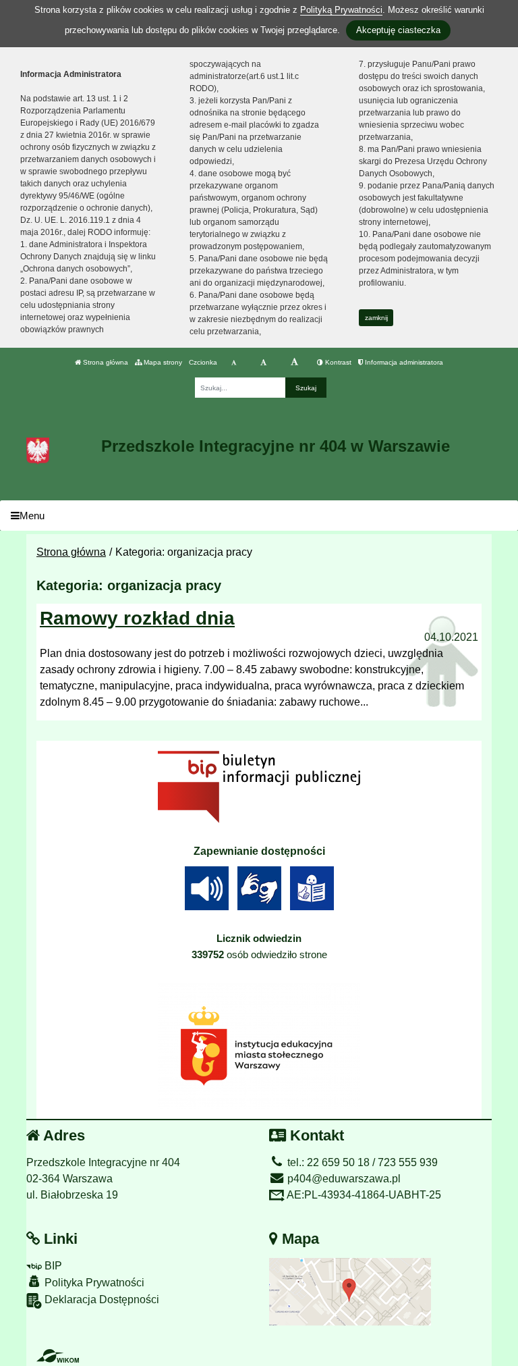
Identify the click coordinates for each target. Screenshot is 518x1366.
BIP (52, 1265)
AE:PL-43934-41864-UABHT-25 (363, 1195)
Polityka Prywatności (93, 1282)
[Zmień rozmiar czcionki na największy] (294, 362)
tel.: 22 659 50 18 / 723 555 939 (361, 1162)
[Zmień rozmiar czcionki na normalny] (233, 362)
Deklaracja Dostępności (100, 1299)
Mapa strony (162, 362)
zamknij (376, 317)
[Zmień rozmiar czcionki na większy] (263, 362)
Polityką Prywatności (341, 10)
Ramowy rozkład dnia (137, 618)
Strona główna (104, 362)
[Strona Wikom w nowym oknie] (57, 1356)
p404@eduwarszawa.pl (343, 1178)
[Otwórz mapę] (350, 1291)
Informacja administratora (403, 362)
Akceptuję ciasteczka (398, 30)
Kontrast (337, 362)
